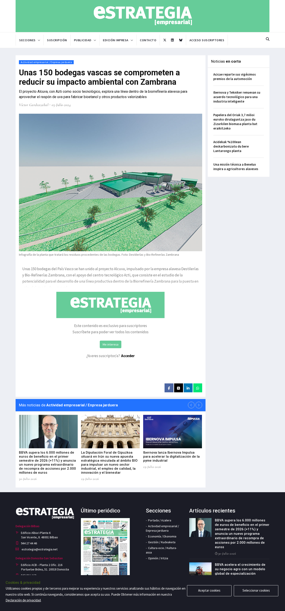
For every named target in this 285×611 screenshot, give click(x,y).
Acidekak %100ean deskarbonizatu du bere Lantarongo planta (231, 146)
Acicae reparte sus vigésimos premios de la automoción (234, 76)
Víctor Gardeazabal (33, 105)
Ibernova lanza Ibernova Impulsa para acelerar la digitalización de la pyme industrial (171, 457)
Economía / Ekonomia (162, 536)
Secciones (27, 40)
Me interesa (110, 344)
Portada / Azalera (159, 520)
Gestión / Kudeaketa (161, 542)
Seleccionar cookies (256, 590)
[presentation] (191, 405)
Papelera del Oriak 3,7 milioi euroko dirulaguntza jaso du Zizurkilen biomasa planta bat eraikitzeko (235, 121)
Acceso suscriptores (206, 40)
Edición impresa (115, 40)
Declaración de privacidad (23, 600)
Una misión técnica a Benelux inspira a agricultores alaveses (235, 166)
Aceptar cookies (209, 590)
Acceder (128, 355)
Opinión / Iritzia (158, 558)
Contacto (148, 40)
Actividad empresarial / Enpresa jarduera (46, 62)
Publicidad (83, 40)
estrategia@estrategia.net (39, 549)
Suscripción (57, 40)
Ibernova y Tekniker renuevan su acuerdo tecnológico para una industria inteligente (236, 96)
